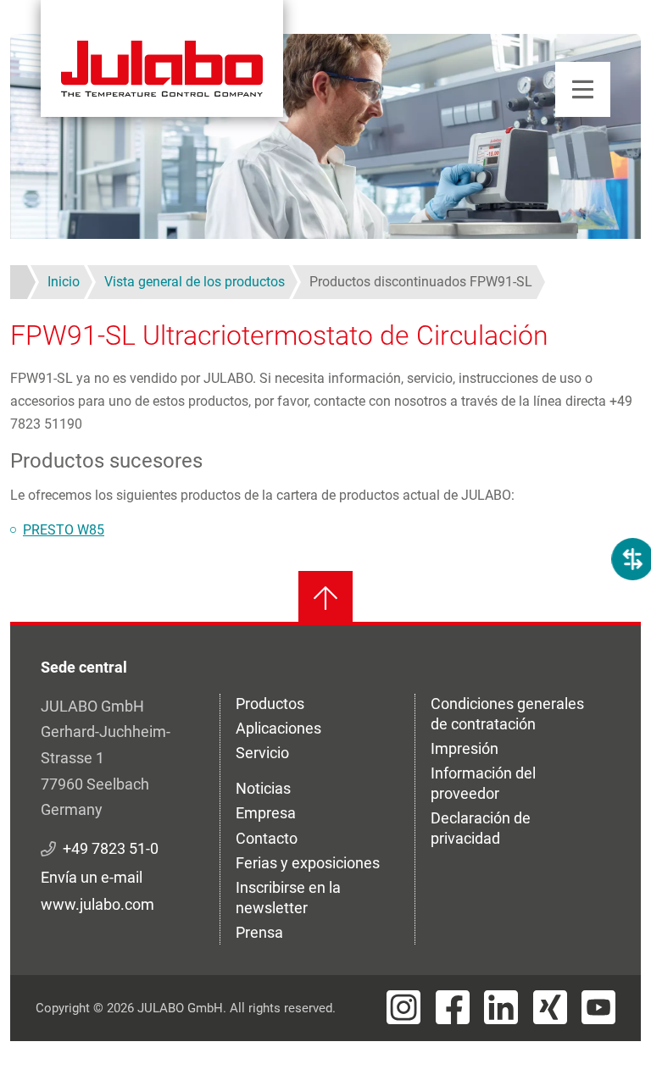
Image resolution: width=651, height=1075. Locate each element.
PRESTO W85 (63, 530)
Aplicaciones (278, 728)
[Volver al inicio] (325, 598)
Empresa (266, 813)
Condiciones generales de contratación (507, 714)
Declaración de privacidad (481, 828)
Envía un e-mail (91, 877)
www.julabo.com (97, 904)
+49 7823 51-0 (111, 848)
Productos (270, 703)
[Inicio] (162, 58)
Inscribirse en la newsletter (288, 897)
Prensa (259, 932)
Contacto (267, 838)
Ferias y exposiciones (308, 863)
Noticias (263, 788)
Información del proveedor (483, 783)
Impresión (464, 748)
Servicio (262, 753)
